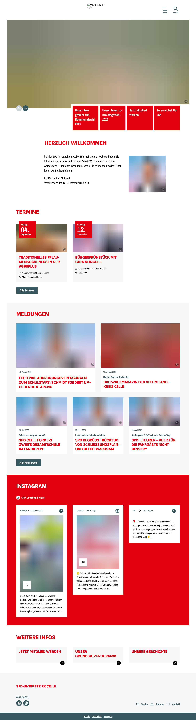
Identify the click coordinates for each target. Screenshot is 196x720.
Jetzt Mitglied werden (138, 112)
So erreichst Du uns (167, 112)
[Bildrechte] (186, 101)
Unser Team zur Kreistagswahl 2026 (112, 115)
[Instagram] (26, 703)
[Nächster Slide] (25, 108)
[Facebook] (19, 703)
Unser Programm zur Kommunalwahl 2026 (85, 117)
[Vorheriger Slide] (19, 108)
